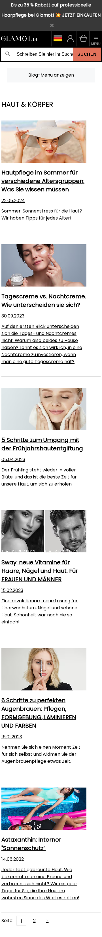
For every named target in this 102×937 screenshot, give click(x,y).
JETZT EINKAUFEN (81, 15)
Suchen (87, 54)
